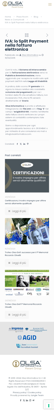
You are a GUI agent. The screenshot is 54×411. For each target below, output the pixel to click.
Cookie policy (34, 392)
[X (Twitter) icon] (24, 400)
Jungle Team (37, 395)
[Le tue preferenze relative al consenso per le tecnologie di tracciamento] (49, 406)
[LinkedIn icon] (27, 400)
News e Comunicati (14, 19)
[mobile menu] (49, 4)
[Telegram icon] (33, 400)
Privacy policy (19, 392)
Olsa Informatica (30, 55)
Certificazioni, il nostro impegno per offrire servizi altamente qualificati (25, 202)
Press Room (22, 16)
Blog (36, 16)
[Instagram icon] (30, 400)
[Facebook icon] (21, 400)
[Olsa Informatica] (13, 4)
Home (8, 16)
